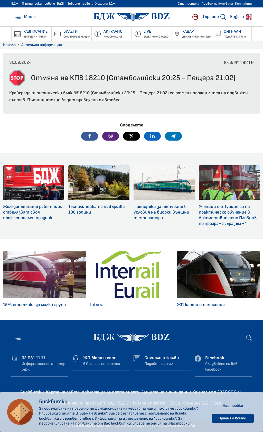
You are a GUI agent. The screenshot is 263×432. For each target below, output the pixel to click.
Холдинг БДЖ (105, 4)
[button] (89, 136)
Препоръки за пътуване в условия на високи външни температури (161, 212)
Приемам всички (232, 418)
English (237, 16)
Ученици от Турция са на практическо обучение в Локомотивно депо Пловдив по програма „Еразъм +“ (228, 215)
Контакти (243, 4)
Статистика (188, 4)
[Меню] (18, 337)
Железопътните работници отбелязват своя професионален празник (33, 212)
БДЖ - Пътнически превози (33, 4)
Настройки (233, 405)
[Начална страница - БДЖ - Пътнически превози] (131, 337)
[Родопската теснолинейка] (195, 17)
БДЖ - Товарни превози (75, 4)
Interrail (98, 304)
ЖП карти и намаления (201, 304)
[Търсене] (249, 337)
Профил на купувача (217, 4)
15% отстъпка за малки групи (34, 304)
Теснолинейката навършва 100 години (96, 209)
